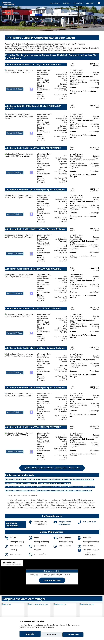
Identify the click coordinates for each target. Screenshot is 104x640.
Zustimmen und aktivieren (52, 580)
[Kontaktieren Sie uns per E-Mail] (99, 2)
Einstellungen (51, 634)
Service (66, 3)
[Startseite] (8, 3)
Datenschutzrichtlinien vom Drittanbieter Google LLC (41, 576)
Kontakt (89, 3)
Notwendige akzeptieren (30, 633)
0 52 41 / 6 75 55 (89, 522)
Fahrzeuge (54, 3)
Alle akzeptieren (73, 634)
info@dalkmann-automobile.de (65, 523)
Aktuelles (78, 3)
